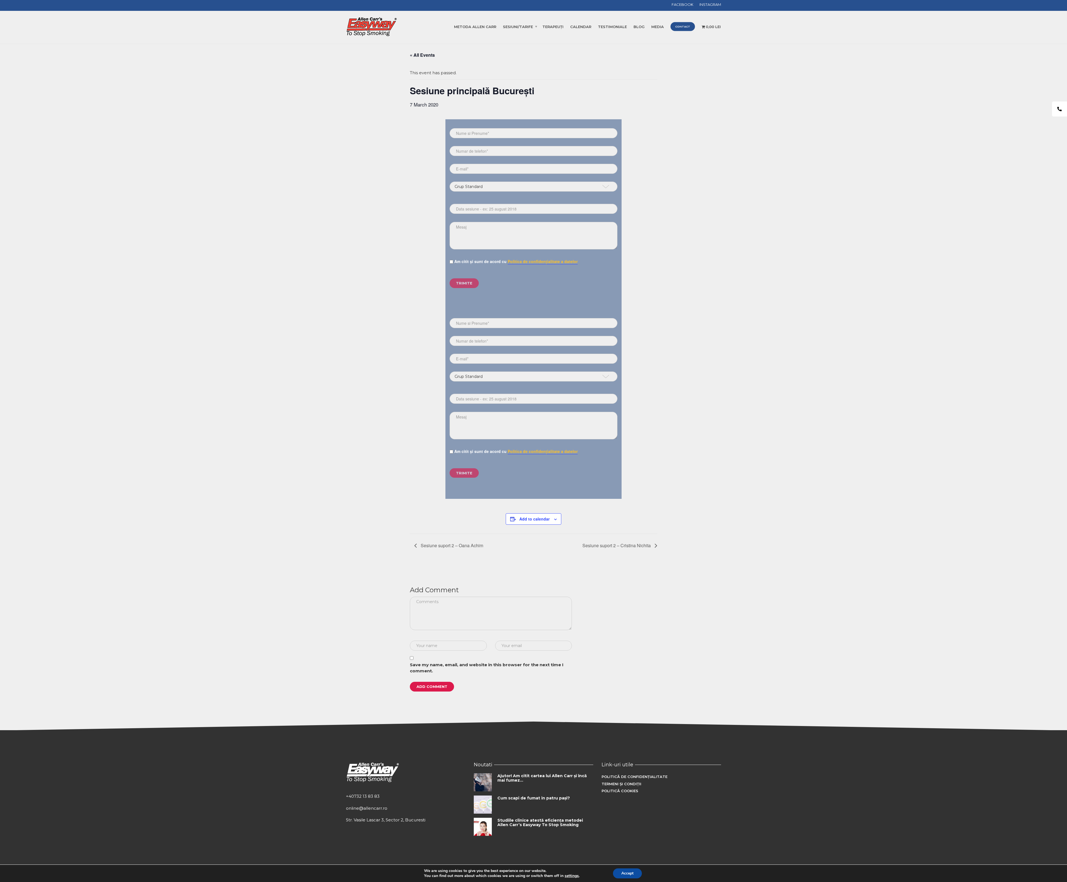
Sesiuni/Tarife (518, 26)
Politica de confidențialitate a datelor (543, 261)
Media (657, 26)
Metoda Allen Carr (475, 26)
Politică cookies (620, 791)
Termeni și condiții (621, 784)
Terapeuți (553, 26)
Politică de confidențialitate (634, 776)
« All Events (422, 55)
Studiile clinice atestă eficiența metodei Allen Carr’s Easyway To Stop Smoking (540, 822)
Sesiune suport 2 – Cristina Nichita (617, 545)
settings (572, 875)
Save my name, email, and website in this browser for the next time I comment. (487, 668)
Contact (682, 26)
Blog (639, 26)
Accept (627, 873)
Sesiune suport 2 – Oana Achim (451, 545)
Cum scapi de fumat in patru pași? (533, 798)
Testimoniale (612, 26)
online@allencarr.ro (366, 808)
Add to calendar (534, 519)
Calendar (580, 26)
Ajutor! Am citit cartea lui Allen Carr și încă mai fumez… (542, 777)
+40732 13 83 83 (363, 796)
